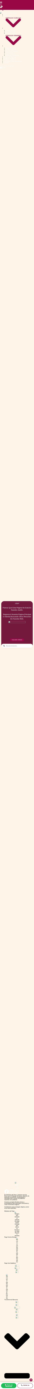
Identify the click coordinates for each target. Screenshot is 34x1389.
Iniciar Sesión (4, 66)
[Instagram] (4, 68)
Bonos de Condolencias (12, 55)
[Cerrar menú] (3, 10)
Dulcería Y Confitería (10, 59)
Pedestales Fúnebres (12, 51)
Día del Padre (8, 15)
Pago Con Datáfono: (10, 1263)
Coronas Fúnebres (11, 49)
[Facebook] (1, 68)
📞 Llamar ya (25, 1385)
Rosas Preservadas (9, 58)
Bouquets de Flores (11, 33)
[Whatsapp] (3, 68)
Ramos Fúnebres (11, 54)
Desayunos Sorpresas (10, 57)
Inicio (5, 14)
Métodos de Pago (9, 1211)
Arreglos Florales (13, 18)
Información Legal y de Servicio (13, 61)
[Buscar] (1, 5)
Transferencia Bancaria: (11, 1299)
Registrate (11, 66)
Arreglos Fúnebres (13, 35)
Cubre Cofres (9, 52)
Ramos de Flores (11, 32)
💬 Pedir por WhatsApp (9, 1385)
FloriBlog (6, 62)
